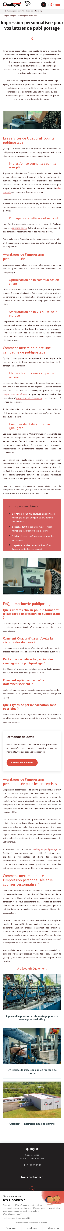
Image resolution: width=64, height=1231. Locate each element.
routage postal (20, 227)
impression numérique (15, 394)
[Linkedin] (32, 1189)
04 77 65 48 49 (34, 1165)
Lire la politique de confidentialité (16, 1218)
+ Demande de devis (22, 762)
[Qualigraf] (12, 4)
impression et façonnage (29, 398)
